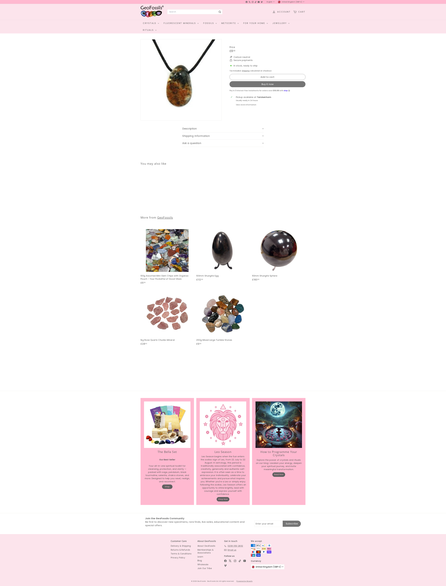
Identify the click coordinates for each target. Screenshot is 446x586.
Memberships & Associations (205, 551)
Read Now (279, 474)
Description (189, 128)
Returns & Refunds (180, 549)
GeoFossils (165, 217)
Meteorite (229, 23)
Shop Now (223, 499)
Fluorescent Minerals (180, 23)
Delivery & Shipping (181, 546)
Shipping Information (196, 136)
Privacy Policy (178, 557)
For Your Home (254, 23)
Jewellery (280, 23)
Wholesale (202, 564)
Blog (199, 560)
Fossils (209, 23)
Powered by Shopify (244, 581)
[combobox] (194, 11)
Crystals (150, 23)
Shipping (246, 71)
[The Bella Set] (167, 424)
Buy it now (267, 84)
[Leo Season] (223, 424)
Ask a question (191, 143)
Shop (167, 486)
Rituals (149, 30)
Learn (200, 556)
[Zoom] (181, 79)
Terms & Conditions (181, 553)
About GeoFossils (206, 546)
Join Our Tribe (204, 568)
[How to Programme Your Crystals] (279, 424)
